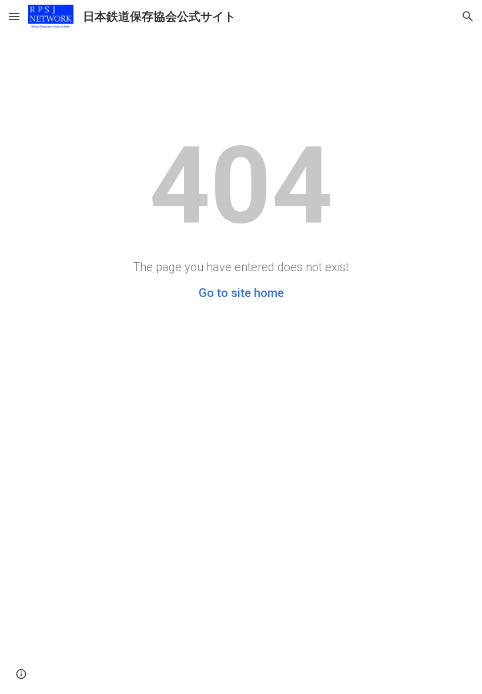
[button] (14, 16)
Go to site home (241, 293)
